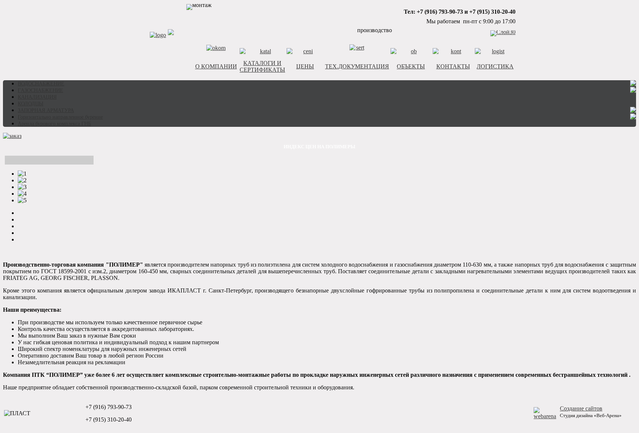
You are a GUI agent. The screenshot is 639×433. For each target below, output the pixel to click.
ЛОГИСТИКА (495, 66)
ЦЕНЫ (305, 66)
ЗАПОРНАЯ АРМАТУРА (46, 110)
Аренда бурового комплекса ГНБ (54, 123)
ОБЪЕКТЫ (411, 66)
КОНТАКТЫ (453, 66)
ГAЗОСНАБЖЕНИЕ (40, 90)
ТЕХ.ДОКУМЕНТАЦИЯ (357, 66)
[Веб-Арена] (545, 416)
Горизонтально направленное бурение (60, 117)
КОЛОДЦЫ (30, 103)
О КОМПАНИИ (216, 66)
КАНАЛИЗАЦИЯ (37, 97)
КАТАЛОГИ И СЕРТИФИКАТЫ (262, 66)
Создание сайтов (581, 408)
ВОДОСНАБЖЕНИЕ (41, 84)
